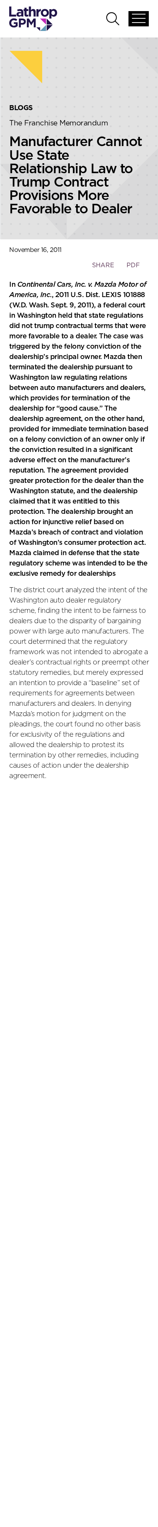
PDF (133, 265)
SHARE (103, 269)
